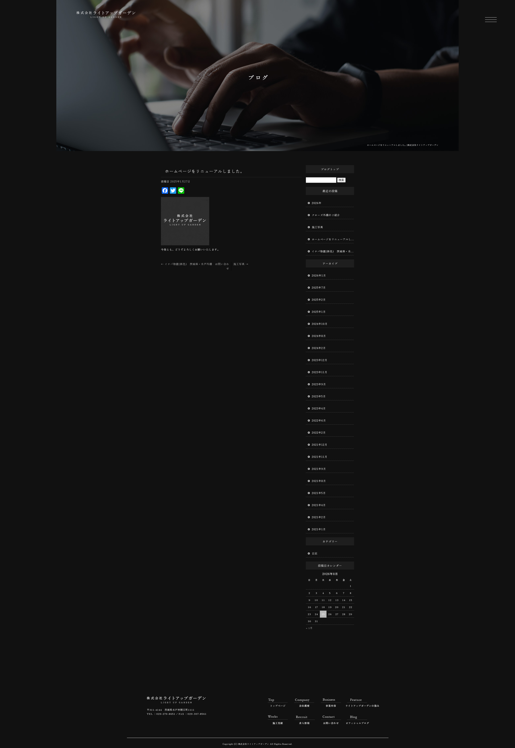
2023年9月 (319, 384)
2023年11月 (319, 372)
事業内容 (331, 705)
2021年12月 (319, 445)
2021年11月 (319, 457)
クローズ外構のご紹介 (326, 215)
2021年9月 (319, 469)
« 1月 (309, 628)
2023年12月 (319, 360)
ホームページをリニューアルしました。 (333, 239)
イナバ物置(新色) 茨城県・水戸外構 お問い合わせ (333, 251)
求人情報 (304, 723)
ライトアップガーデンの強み (357, 705)
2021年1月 (319, 529)
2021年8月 (319, 481)
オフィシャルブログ (357, 723)
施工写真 (240, 264)
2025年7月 (319, 287)
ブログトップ (330, 169)
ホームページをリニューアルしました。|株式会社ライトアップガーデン (403, 144)
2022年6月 (319, 420)
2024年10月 (320, 324)
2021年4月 (319, 505)
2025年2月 (319, 299)
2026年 (316, 203)
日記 (314, 553)
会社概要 (304, 705)
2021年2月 (319, 517)
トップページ (278, 705)
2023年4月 (319, 408)
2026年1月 (319, 275)
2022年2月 (319, 432)
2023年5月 (319, 396)
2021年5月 (319, 493)
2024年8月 (319, 336)
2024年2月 (319, 348)
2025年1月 (319, 312)
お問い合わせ (331, 723)
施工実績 (278, 723)
